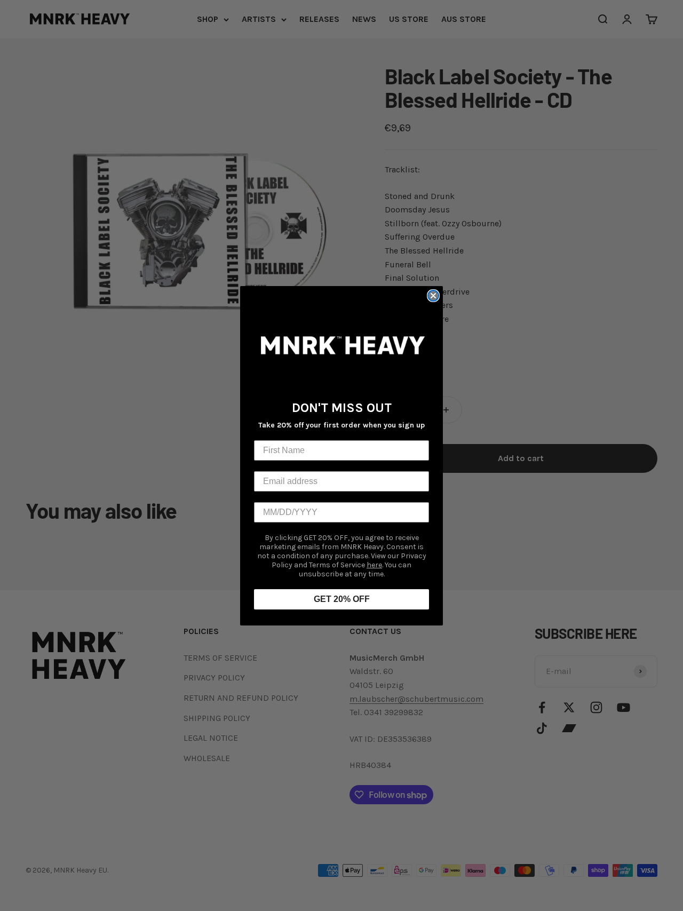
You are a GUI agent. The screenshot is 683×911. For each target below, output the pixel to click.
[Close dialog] (433, 295)
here (374, 564)
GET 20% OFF (342, 599)
